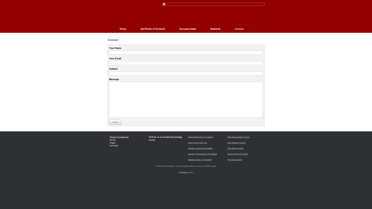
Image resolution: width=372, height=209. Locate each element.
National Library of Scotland (199, 160)
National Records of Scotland (200, 137)
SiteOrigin (184, 172)
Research (215, 28)
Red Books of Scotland (153, 28)
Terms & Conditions (119, 137)
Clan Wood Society (235, 148)
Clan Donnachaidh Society (238, 137)
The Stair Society (234, 160)
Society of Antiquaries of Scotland (202, 154)
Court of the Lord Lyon (197, 143)
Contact (239, 28)
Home (123, 28)
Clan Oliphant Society (236, 143)
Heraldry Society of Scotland (200, 148)
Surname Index (187, 28)
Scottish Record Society (237, 154)
